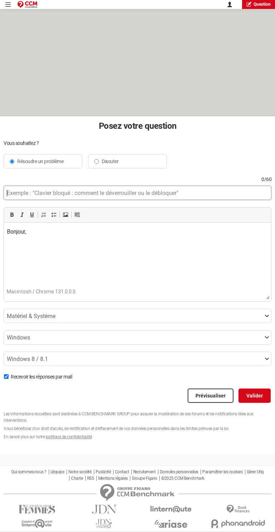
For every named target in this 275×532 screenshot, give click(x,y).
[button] (12, 214)
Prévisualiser (211, 396)
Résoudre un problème (40, 161)
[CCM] (27, 4)
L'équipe (57, 471)
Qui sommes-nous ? (29, 471)
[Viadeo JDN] (104, 523)
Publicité (103, 471)
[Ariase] (171, 524)
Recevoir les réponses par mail (41, 377)
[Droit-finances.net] (237, 509)
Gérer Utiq (255, 471)
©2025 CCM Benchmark (182, 478)
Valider (254, 396)
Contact (122, 471)
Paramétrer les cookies (222, 471)
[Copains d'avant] (37, 523)
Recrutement (144, 471)
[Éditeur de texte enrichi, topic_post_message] (137, 258)
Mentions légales (113, 478)
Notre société (80, 471)
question (262, 4)
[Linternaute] (171, 509)
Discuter (110, 161)
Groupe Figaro (144, 478)
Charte (77, 478)
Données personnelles (179, 471)
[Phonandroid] (237, 523)
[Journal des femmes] (37, 509)
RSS (90, 478)
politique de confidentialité (69, 436)
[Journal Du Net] (104, 509)
